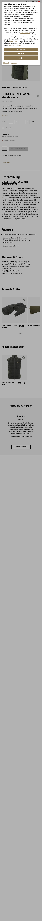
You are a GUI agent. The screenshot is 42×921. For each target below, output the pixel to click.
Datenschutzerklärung (14, 45)
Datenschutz (6, 63)
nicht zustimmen (25, 33)
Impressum (14, 63)
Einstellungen (13, 41)
